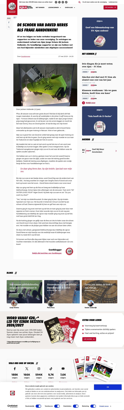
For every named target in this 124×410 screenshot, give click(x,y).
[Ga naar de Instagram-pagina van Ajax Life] (63, 2)
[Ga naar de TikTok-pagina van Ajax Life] (66, 2)
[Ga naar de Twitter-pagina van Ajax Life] (59, 2)
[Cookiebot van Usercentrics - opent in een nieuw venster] (12, 406)
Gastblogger (25, 56)
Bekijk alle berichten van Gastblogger (47, 253)
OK (108, 387)
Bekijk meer (90, 103)
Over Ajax (69, 7)
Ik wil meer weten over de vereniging (95, 2)
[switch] (57, 406)
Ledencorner (53, 7)
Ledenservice (113, 2)
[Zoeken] (80, 2)
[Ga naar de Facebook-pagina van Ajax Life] (56, 2)
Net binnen (40, 7)
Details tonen (103, 406)
